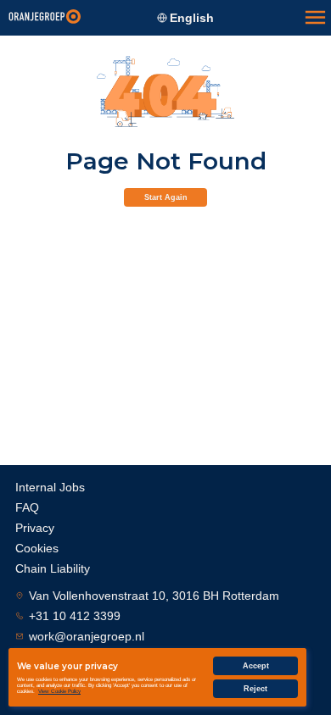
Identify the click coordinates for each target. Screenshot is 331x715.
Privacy (34, 528)
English (192, 18)
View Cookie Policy (59, 691)
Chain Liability (52, 568)
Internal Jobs (50, 487)
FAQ (27, 507)
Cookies (37, 548)
